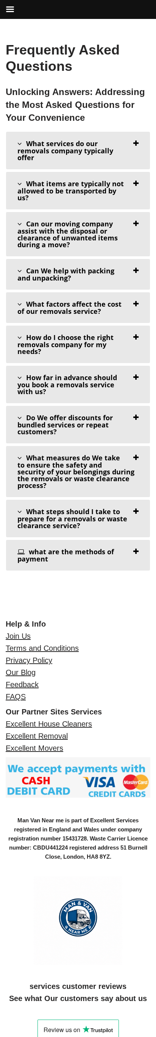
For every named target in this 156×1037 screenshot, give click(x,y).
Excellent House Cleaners (49, 724)
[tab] (78, 150)
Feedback (22, 684)
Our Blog (21, 672)
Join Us (18, 636)
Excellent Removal (37, 736)
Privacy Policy (29, 660)
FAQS (16, 696)
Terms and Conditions (42, 648)
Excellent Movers (34, 748)
